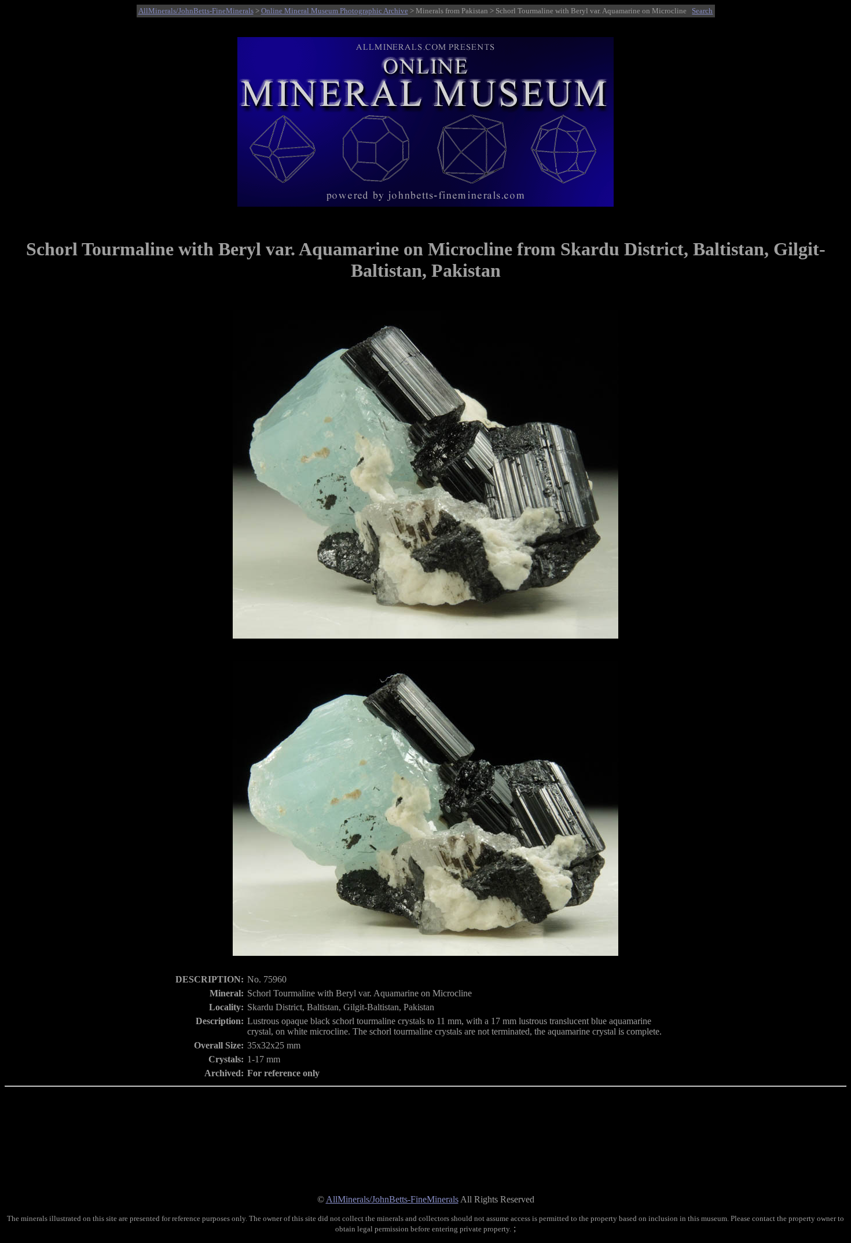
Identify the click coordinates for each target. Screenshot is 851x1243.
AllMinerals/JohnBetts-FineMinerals (196, 10)
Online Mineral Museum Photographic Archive (334, 10)
